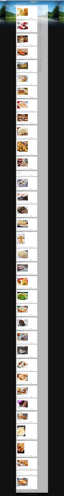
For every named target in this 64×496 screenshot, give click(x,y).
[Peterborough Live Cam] (20, 472)
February (40, 65)
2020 (39, 67)
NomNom (40, 49)
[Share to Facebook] (31, 44)
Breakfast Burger (19, 412)
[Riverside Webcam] (19, 173)
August (40, 60)
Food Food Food (19, 177)
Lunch (18, 126)
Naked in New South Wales (41, 15)
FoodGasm (18, 34)
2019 (39, 68)
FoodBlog (18, 249)
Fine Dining (18, 263)
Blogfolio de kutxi (40, 14)
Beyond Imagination (40, 5)
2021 (39, 24)
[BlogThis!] (30, 44)
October (40, 58)
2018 (39, 69)
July (39, 61)
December (40, 25)
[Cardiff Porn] (22, 407)
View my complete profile (40, 20)
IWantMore (18, 219)
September (40, 59)
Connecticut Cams (40, 9)
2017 (39, 70)
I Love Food (18, 21)
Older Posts (34, 490)
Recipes (18, 318)
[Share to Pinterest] (32, 44)
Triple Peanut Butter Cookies (21, 232)
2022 (39, 23)
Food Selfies (40, 30)
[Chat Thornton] (22, 29)
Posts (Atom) (21, 491)
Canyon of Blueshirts (21, 3)
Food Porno (18, 304)
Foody (18, 100)
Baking (18, 86)
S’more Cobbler (19, 192)
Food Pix (40, 31)
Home (27, 490)
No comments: (27, 57)
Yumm (39, 56)
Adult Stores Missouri (40, 10)
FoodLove (18, 157)
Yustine (39, 7)
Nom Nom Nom (19, 372)
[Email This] (29, 44)
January (40, 66)
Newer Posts (19, 490)
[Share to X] (31, 110)
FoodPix (18, 386)
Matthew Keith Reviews (40, 6)
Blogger (36, 494)
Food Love (18, 345)
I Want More (18, 441)
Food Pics (18, 140)
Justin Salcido (40, 19)
